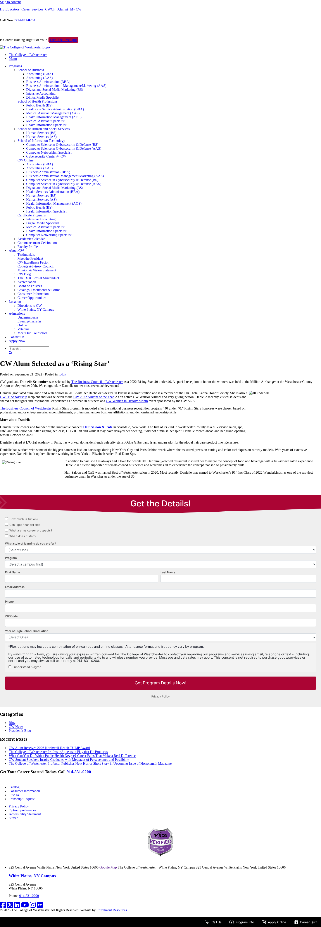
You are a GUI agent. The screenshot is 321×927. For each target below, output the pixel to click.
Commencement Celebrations (37, 243)
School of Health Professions (37, 101)
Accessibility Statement (25, 814)
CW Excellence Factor (33, 262)
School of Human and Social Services (43, 129)
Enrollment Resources (112, 910)
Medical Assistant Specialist (45, 121)
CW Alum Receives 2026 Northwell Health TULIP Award (49, 748)
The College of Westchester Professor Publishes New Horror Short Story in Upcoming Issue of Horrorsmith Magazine (90, 763)
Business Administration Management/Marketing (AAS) (65, 176)
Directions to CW (29, 305)
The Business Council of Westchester (97, 382)
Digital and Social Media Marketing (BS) (54, 89)
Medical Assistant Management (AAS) (52, 113)
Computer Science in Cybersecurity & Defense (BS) (62, 144)
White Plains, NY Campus (35, 309)
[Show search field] (10, 353)
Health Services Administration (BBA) (52, 192)
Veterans (23, 329)
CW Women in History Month (127, 401)
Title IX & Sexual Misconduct (38, 278)
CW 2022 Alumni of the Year (93, 397)
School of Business (30, 70)
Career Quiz (308, 922)
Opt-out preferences (22, 810)
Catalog (14, 787)
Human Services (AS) (41, 137)
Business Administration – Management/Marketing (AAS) (66, 85)
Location (15, 301)
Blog (62, 374)
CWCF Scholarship (13, 397)
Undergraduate (27, 317)
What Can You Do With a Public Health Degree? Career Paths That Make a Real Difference (72, 755)
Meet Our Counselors (32, 333)
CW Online (25, 160)
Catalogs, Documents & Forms (38, 290)
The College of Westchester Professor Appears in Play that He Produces (58, 752)
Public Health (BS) (39, 105)
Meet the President (30, 258)
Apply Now (17, 341)
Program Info (244, 922)
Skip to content (10, 2)
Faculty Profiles (28, 246)
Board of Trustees (29, 286)
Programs (15, 66)
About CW (16, 250)
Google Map (108, 867)
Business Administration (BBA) (48, 82)
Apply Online (277, 922)
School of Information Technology (41, 140)
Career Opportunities (31, 298)
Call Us (216, 922)
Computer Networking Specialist (48, 152)
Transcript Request (22, 799)
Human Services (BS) (41, 133)
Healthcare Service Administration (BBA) (55, 109)
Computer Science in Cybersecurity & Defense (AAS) (63, 148)
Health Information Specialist (46, 125)
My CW (75, 9)
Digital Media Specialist (42, 97)
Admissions (17, 313)
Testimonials (26, 254)
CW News (16, 726)
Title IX (14, 795)
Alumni (62, 9)
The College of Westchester (28, 55)
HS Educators (9, 9)
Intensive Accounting (40, 93)
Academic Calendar (31, 239)
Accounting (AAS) (39, 78)
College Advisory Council (35, 266)
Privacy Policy (19, 806)
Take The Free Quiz (63, 40)
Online (22, 325)
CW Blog (24, 274)
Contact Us (16, 337)
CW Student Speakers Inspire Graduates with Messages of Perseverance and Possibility (69, 759)
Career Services (32, 9)
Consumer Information (33, 294)
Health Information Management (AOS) (53, 117)
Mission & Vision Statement (36, 270)
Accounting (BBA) (39, 74)
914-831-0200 (25, 20)
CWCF (50, 9)
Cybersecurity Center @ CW (46, 156)
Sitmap (13, 818)
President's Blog (20, 730)
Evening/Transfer (29, 321)
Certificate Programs (31, 215)
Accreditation (26, 282)
